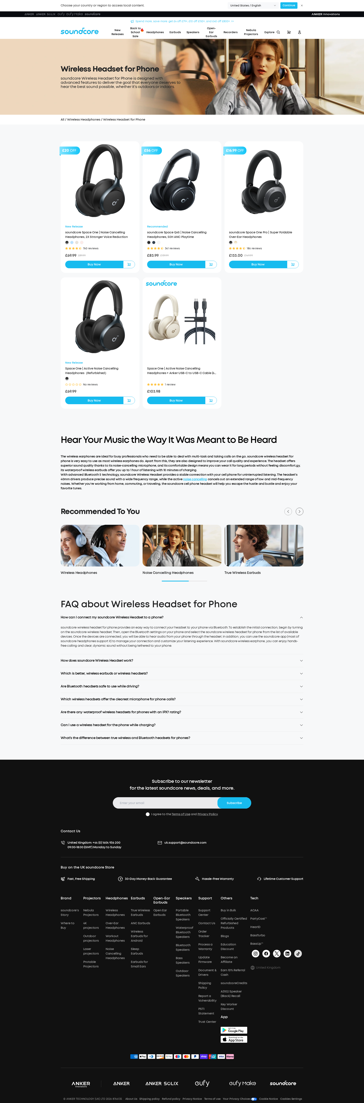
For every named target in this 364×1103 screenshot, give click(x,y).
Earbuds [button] (138, 898)
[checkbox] (148, 814)
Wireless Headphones (83, 120)
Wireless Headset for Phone (124, 120)
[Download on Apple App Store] (234, 1039)
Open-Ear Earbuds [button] (161, 900)
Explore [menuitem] (269, 32)
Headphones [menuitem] (155, 32)
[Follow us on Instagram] (255, 953)
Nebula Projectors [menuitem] (251, 32)
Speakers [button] (184, 898)
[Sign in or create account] (299, 32)
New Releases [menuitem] (117, 32)
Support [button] (205, 898)
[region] (182, 639)
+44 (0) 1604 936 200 (106, 843)
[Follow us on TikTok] (298, 953)
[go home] (80, 31)
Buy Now (94, 264)
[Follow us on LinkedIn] (287, 953)
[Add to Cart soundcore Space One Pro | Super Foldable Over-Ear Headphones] (293, 264)
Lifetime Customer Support (283, 879)
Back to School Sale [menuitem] (135, 32)
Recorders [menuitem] (231, 32)
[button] (253, 5)
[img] (134, 1057)
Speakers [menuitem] (193, 32)
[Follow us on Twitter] (277, 953)
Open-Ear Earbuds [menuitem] (211, 32)
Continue (289, 5)
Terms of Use (181, 814)
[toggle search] (278, 32)
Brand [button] (66, 898)
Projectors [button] (92, 898)
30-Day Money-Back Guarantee (148, 879)
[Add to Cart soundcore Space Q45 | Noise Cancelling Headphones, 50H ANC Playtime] (211, 264)
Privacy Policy (208, 814)
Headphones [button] (117, 898)
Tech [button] (254, 898)
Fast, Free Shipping (81, 879)
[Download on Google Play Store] (234, 1030)
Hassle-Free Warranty (218, 879)
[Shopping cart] (289, 32)
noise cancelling (195, 479)
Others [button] (226, 898)
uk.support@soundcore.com (185, 843)
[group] (100, 255)
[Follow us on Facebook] (266, 953)
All (62, 120)
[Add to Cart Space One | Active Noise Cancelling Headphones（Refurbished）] (129, 400)
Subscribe (234, 803)
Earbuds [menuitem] (175, 32)
